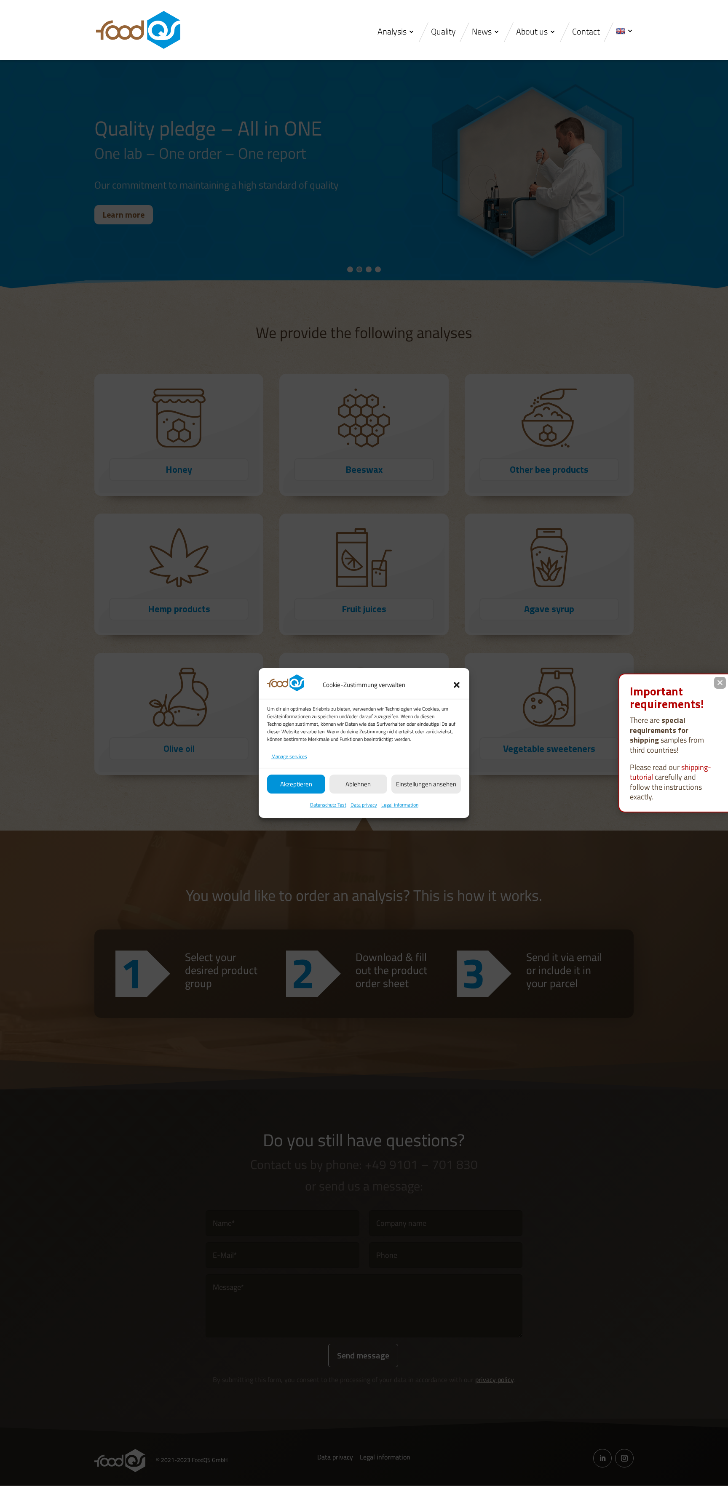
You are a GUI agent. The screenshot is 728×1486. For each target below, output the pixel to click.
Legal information (399, 805)
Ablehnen (358, 784)
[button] (456, 685)
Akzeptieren (296, 784)
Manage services (289, 756)
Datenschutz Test (328, 805)
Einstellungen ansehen (426, 784)
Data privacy (364, 805)
